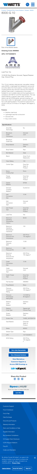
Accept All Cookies (17, 468)
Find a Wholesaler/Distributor (18, 355)
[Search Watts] (27, 4)
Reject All (28, 468)
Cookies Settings (6, 468)
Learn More (18, 393)
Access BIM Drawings (18, 364)
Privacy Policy (16, 463)
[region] (18, 464)
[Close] (35, 458)
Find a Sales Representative (18, 350)
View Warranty (18, 359)
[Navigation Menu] (33, 4)
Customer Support (17, 361)
